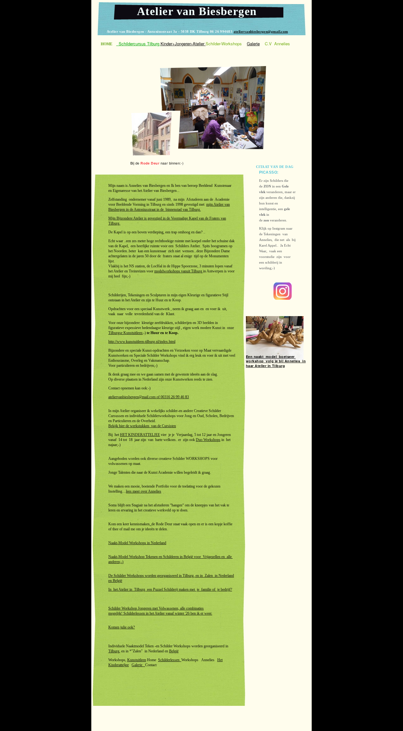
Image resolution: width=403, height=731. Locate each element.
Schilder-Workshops (224, 44)
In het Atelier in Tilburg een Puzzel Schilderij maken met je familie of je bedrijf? (170, 589)
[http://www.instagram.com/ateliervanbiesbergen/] (282, 298)
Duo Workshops (208, 440)
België (117, 580)
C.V (268, 44)
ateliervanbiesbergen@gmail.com (261, 31)
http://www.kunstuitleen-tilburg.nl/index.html (141, 341)
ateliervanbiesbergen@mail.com (132, 397)
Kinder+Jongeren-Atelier (183, 44)
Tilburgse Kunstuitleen (125, 333)
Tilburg (113, 651)
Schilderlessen (169, 660)
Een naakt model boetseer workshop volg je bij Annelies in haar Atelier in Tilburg (276, 361)
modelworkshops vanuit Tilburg (178, 271)
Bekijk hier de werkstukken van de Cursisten (142, 426)
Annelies (282, 44)
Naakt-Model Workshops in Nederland (137, 543)
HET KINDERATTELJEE (140, 434)
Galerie (138, 665)
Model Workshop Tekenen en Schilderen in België (155, 557)
